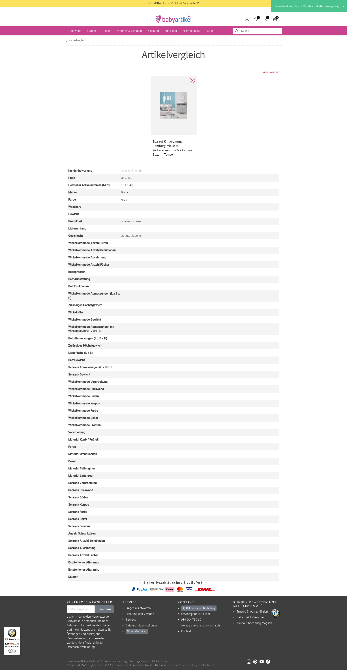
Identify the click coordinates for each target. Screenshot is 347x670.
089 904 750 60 (191, 619)
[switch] (12, 651)
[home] (173, 19)
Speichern (104, 609)
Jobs (156, 661)
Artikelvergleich (78, 40)
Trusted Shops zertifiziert (252, 611)
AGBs (100, 661)
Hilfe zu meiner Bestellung (200, 608)
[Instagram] (250, 661)
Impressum (73, 661)
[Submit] (237, 31)
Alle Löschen (271, 72)
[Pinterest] (256, 661)
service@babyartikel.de (196, 614)
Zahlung (131, 619)
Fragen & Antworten (138, 608)
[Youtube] (263, 661)
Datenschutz (88, 661)
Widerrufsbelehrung (116, 661)
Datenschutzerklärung (81, 647)
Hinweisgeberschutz (140, 661)
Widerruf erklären (136, 631)
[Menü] (18, 629)
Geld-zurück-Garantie (250, 617)
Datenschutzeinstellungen (142, 625)
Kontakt (186, 631)
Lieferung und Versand (140, 614)
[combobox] (257, 31)
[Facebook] (268, 661)
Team (163, 661)
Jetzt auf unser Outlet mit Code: (173, 3)
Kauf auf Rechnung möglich (254, 623)
